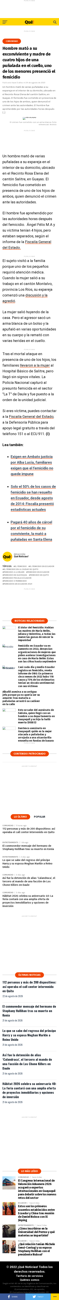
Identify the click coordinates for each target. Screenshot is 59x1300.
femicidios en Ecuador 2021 (18, 584)
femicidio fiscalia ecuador (17, 578)
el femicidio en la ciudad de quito (21, 569)
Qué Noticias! (21, 556)
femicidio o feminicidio (15, 581)
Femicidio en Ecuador (38, 572)
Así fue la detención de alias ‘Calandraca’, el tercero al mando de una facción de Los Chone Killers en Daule (27, 1061)
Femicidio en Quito (39, 575)
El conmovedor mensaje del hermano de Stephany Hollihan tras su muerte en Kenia (29, 1010)
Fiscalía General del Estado (31, 417)
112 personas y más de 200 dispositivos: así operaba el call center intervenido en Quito (29, 986)
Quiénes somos (29, 1279)
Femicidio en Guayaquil (15, 575)
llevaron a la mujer (35, 365)
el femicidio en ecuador (42, 566)
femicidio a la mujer (14, 572)
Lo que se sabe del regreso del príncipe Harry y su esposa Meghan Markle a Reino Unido (29, 1035)
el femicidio (21, 566)
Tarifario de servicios (29, 1275)
